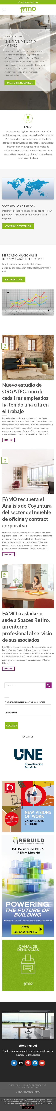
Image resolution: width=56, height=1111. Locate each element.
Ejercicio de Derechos (28, 1087)
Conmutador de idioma (28, 2)
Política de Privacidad (34, 1085)
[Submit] (49, 685)
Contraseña (11, 712)
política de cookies (27, 1105)
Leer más (8, 440)
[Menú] (4, 9)
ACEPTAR (28, 1108)
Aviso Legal (15, 1085)
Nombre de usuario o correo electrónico (25, 702)
